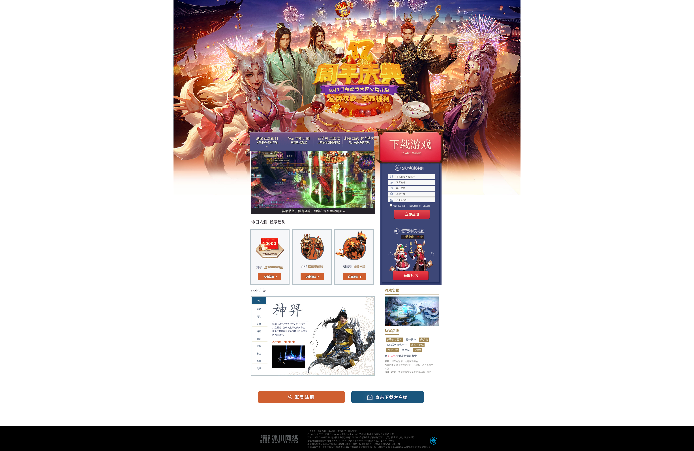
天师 (259, 324)
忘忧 (259, 353)
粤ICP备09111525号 (358, 440)
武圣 (259, 346)
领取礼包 (411, 276)
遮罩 (313, 332)
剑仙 (259, 316)
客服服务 (342, 431)
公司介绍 (311, 431)
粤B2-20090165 (340, 440)
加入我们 (332, 431)
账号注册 (301, 397)
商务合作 (322, 431)
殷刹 (259, 339)
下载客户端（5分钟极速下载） (387, 397)
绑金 (270, 256)
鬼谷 (259, 309)
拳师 (259, 361)
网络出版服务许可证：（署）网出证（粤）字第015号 (388, 437)
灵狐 (259, 368)
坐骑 (350, 256)
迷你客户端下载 (410, 146)
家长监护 (352, 431)
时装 (310, 256)
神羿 (259, 300)
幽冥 (259, 331)
